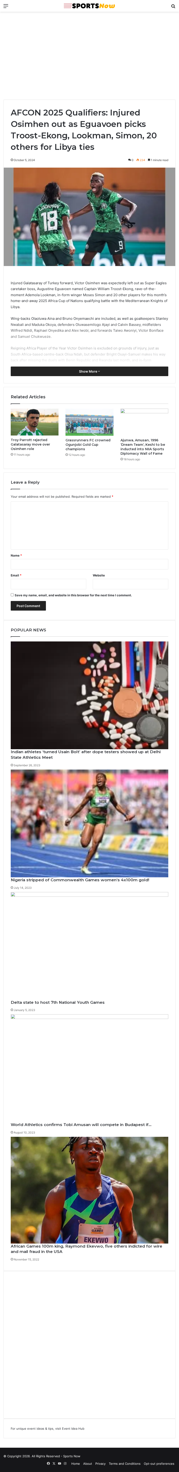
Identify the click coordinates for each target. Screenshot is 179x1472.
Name (16, 555)
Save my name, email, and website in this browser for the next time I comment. (73, 595)
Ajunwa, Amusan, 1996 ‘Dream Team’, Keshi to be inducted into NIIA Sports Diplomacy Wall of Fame (142, 447)
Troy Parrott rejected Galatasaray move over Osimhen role (30, 444)
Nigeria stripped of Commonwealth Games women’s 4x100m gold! (80, 880)
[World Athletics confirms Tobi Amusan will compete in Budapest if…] (89, 1068)
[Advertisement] (89, 51)
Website (99, 575)
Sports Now (71, 1456)
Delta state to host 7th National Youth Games (58, 1002)
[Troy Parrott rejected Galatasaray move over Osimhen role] (35, 422)
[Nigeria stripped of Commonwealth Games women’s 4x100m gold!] (89, 823)
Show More (88, 371)
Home (75, 1463)
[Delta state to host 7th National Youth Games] (89, 946)
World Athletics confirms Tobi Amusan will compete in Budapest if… (81, 1124)
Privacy (100, 1463)
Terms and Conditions (125, 1463)
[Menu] (5, 7)
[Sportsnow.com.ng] (89, 5)
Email (16, 575)
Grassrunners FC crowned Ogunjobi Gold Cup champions (87, 444)
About (87, 1463)
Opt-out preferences (159, 1463)
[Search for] (173, 7)
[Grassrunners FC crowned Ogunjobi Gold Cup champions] (89, 422)
